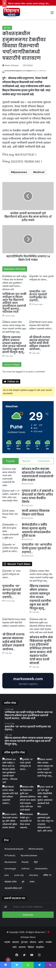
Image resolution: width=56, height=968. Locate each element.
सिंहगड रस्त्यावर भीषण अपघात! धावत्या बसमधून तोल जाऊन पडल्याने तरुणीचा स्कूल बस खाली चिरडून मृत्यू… (14, 345)
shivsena (33, 875)
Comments (44, 460)
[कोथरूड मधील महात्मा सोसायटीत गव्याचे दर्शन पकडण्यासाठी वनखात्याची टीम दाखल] (10, 477)
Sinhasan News (28, 937)
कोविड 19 (47, 875)
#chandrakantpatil (14, 848)
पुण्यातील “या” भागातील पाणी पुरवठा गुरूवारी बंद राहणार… (37, 548)
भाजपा (32, 881)
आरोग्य (40, 942)
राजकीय (49, 942)
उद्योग (14, 947)
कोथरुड (33, 942)
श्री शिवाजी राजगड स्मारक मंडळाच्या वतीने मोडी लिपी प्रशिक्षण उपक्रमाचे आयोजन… (39, 343)
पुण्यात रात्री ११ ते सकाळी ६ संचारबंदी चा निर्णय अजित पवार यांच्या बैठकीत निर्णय (38, 496)
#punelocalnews (29, 855)
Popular (10, 460)
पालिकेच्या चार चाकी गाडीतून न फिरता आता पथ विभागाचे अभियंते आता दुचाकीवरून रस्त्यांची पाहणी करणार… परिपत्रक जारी (14, 303)
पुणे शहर (7, 27)
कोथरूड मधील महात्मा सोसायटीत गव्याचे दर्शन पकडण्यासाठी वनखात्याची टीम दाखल (37, 474)
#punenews (19, 172)
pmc (7, 875)
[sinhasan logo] (11, 12)
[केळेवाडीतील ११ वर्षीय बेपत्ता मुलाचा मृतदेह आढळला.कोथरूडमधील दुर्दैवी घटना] (10, 531)
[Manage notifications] (8, 959)
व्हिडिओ (31, 947)
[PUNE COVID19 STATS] (28, 687)
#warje (25, 862)
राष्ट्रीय (7, 942)
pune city (19, 875)
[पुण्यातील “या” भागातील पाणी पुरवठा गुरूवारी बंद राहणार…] (10, 549)
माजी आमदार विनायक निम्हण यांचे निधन (36, 512)
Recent (26, 460)
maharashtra (41, 868)
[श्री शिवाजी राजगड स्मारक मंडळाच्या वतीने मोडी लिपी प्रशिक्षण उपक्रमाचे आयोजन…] (41, 327)
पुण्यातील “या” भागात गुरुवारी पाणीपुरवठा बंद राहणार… (38, 296)
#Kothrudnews (35, 848)
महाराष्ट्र (15, 942)
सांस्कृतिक (40, 947)
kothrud (39, 172)
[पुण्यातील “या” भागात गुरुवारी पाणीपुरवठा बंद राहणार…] (41, 282)
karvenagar (10, 868)
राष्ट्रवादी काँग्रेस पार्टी (13, 888)
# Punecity (10, 855)
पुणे (23, 881)
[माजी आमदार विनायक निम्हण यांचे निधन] (10, 515)
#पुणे (36, 862)
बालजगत (22, 947)
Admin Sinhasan (12, 65)
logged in (20, 371)
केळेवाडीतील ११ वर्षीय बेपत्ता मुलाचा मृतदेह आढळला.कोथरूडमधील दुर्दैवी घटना (36, 530)
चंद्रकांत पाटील (10, 881)
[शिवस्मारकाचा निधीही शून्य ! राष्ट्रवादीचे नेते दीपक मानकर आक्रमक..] (28, 821)
